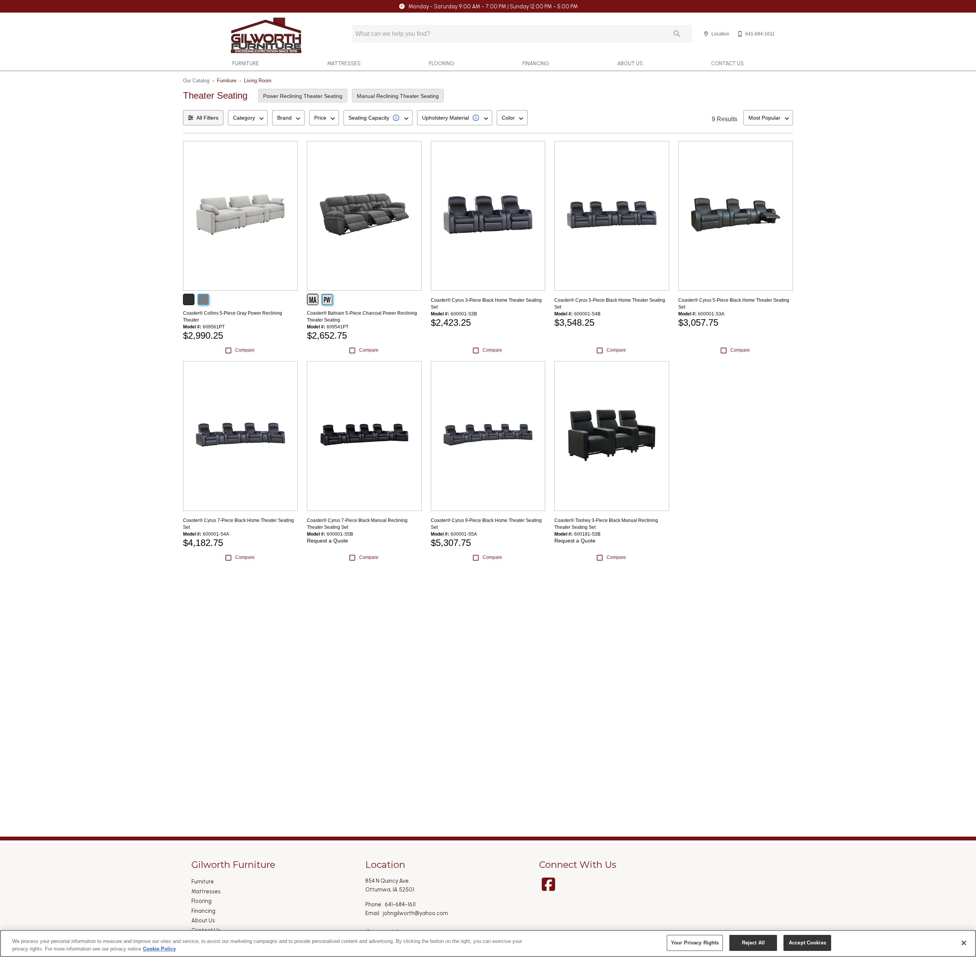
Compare (245, 350)
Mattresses (344, 63)
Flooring (441, 63)
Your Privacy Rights (695, 943)
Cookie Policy (159, 949)
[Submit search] (677, 34)
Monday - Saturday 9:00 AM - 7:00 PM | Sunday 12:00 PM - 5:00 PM (493, 6)
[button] (706, 33)
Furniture (245, 63)
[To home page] (266, 35)
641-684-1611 (400, 904)
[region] (488, 943)
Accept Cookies (807, 943)
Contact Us (727, 63)
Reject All (753, 943)
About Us (630, 63)
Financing (535, 63)
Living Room (257, 80)
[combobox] (248, 117)
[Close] (963, 943)
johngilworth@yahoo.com (415, 913)
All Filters (207, 118)
